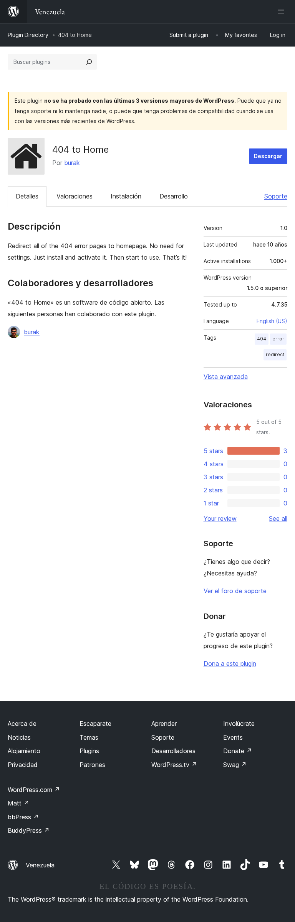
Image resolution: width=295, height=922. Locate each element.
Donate (237, 751)
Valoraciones (74, 196)
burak (72, 163)
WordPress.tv (174, 765)
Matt (18, 803)
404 (261, 339)
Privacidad (23, 765)
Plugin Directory (28, 35)
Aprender (164, 723)
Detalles (27, 196)
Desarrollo (173, 196)
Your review (220, 518)
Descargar (268, 156)
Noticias (19, 737)
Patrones (92, 765)
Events (233, 737)
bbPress (23, 817)
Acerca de (22, 723)
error (278, 339)
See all (278, 518)
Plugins (89, 751)
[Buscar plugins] (89, 62)
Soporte (275, 196)
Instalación (126, 196)
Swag (235, 765)
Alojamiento (24, 751)
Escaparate (95, 723)
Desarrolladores (173, 751)
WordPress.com (34, 790)
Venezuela (40, 865)
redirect (275, 354)
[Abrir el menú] (282, 11)
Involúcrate (239, 723)
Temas (89, 737)
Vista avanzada (226, 376)
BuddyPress (29, 830)
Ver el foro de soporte (235, 591)
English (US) (272, 321)
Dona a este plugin (230, 663)
